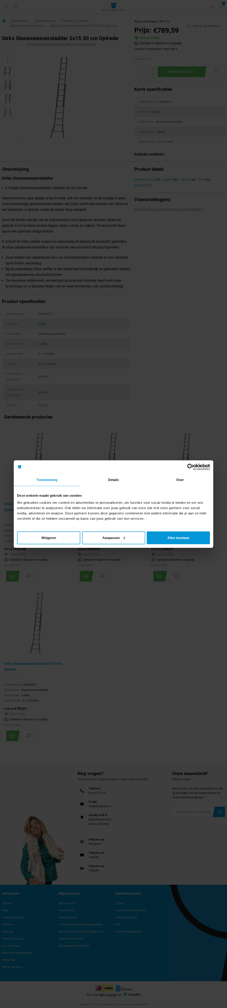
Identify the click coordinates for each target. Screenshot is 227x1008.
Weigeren (48, 537)
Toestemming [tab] (46, 480)
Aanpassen (111, 537)
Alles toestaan (178, 537)
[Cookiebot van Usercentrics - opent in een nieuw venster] (190, 467)
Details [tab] (113, 480)
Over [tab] (180, 480)
